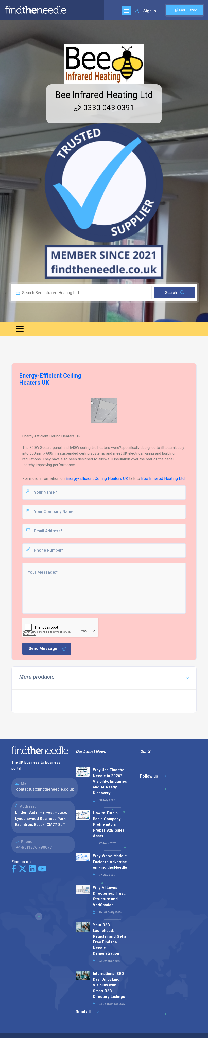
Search (171, 292)
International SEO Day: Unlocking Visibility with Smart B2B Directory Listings (109, 985)
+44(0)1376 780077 (34, 847)
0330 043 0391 (107, 107)
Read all (84, 1011)
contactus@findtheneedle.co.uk (45, 789)
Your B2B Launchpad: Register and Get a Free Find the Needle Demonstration (109, 939)
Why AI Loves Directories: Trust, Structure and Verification (109, 896)
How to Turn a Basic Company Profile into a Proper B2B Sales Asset (109, 824)
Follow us (149, 776)
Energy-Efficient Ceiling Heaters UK (97, 478)
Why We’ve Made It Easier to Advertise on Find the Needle (110, 862)
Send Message (43, 648)
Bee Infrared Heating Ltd (104, 95)
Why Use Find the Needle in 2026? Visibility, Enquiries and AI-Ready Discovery (110, 781)
